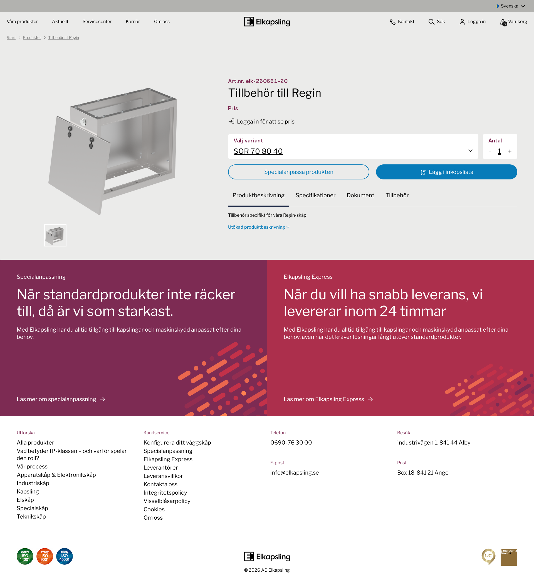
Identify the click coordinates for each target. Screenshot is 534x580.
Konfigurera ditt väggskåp (177, 442)
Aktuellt (60, 21)
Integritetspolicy (165, 492)
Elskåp (25, 500)
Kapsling (28, 491)
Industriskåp (33, 483)
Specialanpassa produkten (298, 172)
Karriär (133, 21)
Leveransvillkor (163, 476)
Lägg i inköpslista (450, 172)
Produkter (32, 37)
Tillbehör (397, 195)
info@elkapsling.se (294, 472)
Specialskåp (32, 508)
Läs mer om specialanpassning (56, 399)
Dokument (360, 195)
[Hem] (267, 21)
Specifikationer (316, 195)
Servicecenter (97, 21)
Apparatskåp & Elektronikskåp (56, 475)
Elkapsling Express (168, 459)
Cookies (154, 509)
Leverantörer (161, 467)
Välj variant (248, 141)
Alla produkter (35, 442)
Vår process (32, 466)
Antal (495, 141)
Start (11, 37)
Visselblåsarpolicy (167, 501)
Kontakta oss (160, 484)
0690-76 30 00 (291, 442)
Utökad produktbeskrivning (256, 227)
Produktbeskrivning (259, 195)
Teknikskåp (31, 516)
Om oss (162, 21)
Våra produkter (22, 21)
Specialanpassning (168, 451)
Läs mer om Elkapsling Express (324, 399)
